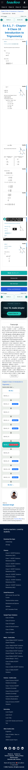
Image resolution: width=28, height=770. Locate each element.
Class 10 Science (10, 620)
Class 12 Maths (10, 629)
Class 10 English (10, 623)
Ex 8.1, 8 (6, 453)
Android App (9, 541)
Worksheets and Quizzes (12, 603)
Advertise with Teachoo (14, 759)
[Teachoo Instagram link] (10, 748)
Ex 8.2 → (11, 485)
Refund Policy (14, 757)
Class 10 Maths (10, 617)
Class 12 (4, 7)
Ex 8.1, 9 (11, 461)
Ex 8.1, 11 (11, 477)
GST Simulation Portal (11, 609)
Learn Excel (9, 715)
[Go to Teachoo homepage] (13, 2)
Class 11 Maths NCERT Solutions (15, 667)
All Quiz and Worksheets (14, 289)
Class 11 (11, 7)
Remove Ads (14, 278)
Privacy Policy (19, 755)
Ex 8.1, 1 (6, 396)
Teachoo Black (18, 518)
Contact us (17, 754)
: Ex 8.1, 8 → (14, 273)
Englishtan (8, 731)
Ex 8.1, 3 (6, 412)
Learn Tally (8, 717)
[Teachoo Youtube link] (18, 748)
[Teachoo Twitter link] (14, 748)
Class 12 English (10, 632)
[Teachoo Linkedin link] (22, 748)
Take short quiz (14, 283)
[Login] (24, 2)
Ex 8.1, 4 (11, 420)
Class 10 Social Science (12, 626)
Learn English (9, 712)
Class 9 (25, 7)
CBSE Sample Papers (11, 739)
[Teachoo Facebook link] (5, 748)
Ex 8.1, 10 (11, 469)
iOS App (8, 544)
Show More (14, 376)
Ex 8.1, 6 (6, 436)
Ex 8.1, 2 (11, 404)
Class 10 (18, 7)
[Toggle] (2, 2)
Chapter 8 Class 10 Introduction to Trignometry (12, 11)
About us (10, 754)
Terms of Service (9, 755)
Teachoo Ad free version (12, 600)
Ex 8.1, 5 (11, 428)
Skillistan (8, 606)
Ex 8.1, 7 (11, 444)
